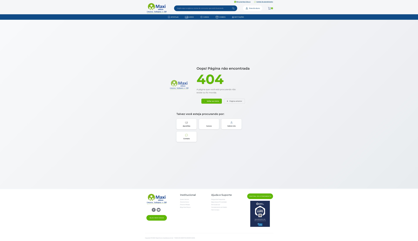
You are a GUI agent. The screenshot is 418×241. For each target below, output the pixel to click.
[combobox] (200, 8)
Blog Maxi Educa (157, 218)
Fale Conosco (215, 210)
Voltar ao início (213, 101)
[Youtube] (159, 210)
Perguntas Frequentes (218, 199)
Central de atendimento (264, 2)
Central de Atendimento (260, 196)
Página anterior (235, 101)
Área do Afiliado (185, 204)
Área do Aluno (184, 202)
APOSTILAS (174, 17)
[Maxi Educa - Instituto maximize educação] (156, 207)
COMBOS (222, 17)
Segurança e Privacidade (219, 202)
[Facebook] (154, 210)
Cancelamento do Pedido (219, 207)
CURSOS (206, 17)
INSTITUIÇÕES (239, 17)
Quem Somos (184, 199)
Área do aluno (254, 8)
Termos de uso (215, 204)
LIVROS (191, 17)
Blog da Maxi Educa (243, 2)
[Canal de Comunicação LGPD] (260, 214)
